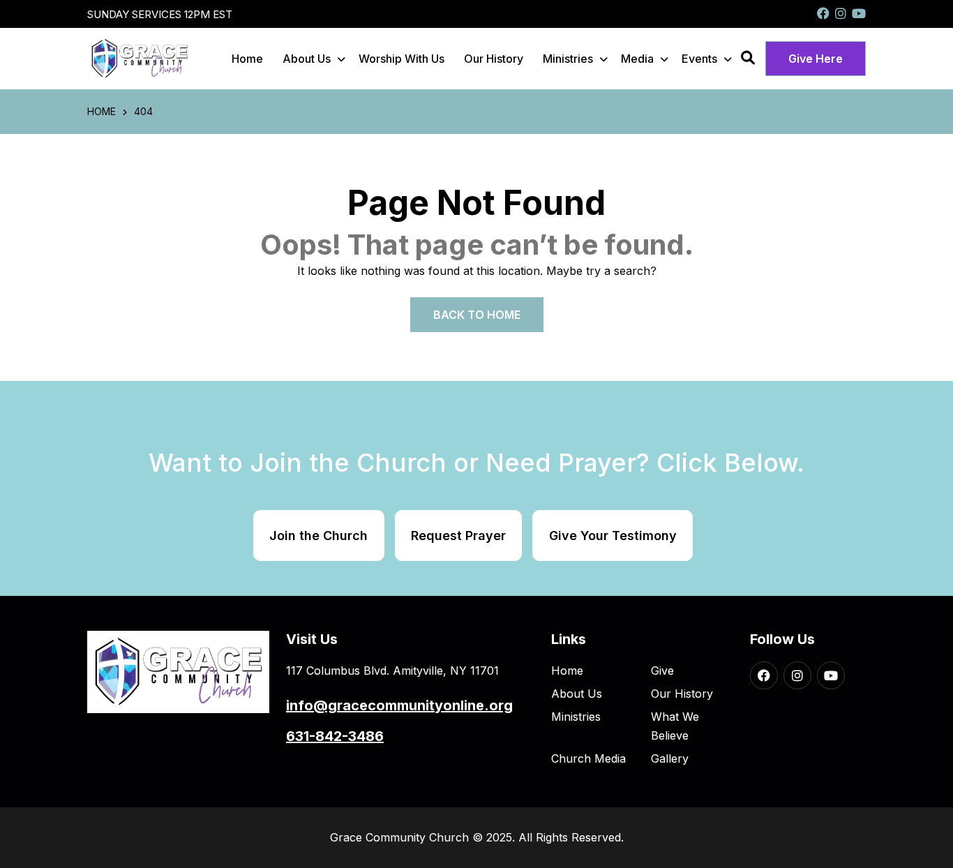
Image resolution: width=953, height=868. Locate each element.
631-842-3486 (335, 736)
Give (662, 671)
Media (637, 59)
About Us (307, 59)
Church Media (588, 758)
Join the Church (318, 535)
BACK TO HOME (476, 315)
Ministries (568, 59)
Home (247, 59)
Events (699, 59)
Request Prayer (458, 535)
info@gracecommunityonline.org (399, 705)
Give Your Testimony (613, 535)
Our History (493, 59)
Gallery (670, 758)
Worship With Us (401, 59)
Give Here (815, 59)
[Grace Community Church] (139, 58)
